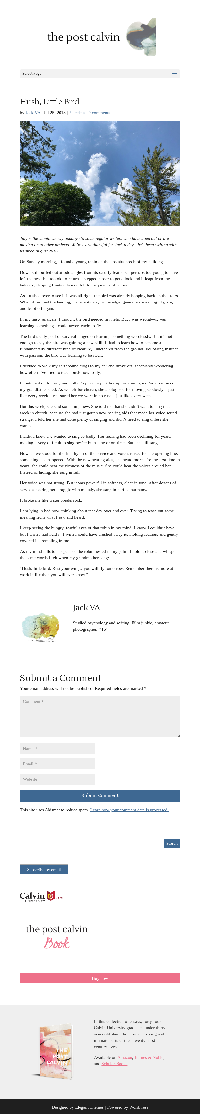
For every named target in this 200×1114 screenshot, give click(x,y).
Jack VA (33, 112)
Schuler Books (114, 1063)
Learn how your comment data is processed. (129, 809)
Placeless (77, 112)
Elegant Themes (89, 1107)
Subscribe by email (44, 869)
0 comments (99, 112)
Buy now (100, 978)
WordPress (138, 1107)
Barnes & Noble (149, 1057)
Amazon (124, 1057)
